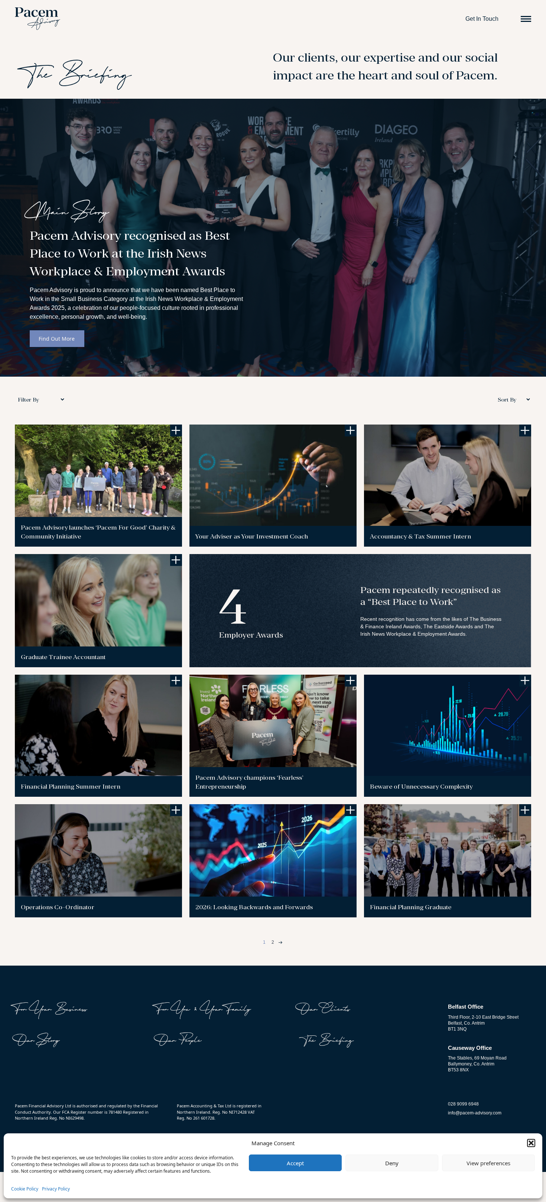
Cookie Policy (24, 1189)
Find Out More (57, 338)
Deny (392, 1163)
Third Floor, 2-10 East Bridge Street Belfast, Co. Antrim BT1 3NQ (483, 1023)
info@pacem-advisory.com (474, 1113)
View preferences (488, 1163)
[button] (531, 1143)
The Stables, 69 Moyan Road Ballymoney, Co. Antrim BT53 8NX (477, 1063)
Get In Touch (481, 19)
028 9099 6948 (463, 1104)
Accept (295, 1163)
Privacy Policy (56, 1189)
